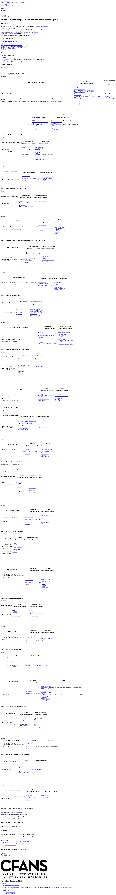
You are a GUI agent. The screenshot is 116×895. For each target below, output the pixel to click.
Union (43, 519)
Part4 (36, 129)
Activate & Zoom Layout (56, 122)
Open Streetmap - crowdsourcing (41, 201)
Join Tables (57, 399)
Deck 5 (78, 104)
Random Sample (45, 696)
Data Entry (21, 202)
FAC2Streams (45, 640)
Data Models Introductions (79, 89)
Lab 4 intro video (58, 282)
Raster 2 (15, 552)
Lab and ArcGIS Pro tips (46, 687)
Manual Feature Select (63, 339)
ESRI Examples (32, 488)
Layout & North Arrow (56, 120)
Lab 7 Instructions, (42, 394)
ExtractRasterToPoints (46, 692)
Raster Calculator (45, 582)
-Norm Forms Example (23, 427)
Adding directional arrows (10, 845)
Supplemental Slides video (16, 812)
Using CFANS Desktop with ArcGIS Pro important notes (13, 47)
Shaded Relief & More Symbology (66, 344)
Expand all (3, 67)
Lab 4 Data (40, 287)
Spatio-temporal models (24, 772)
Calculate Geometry (46, 522)
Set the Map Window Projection (45, 178)
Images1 (26, 254)
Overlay (17, 485)
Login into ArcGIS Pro (5, 49)
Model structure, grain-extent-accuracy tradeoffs (84, 90)
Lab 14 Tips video (45, 795)
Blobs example (32, 492)
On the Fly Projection (43, 175)
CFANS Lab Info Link (44, 26)
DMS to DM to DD (39, 159)
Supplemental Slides (5, 812)
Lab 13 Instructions (29, 743)
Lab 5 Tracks (61, 335)
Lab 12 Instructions (29, 691)
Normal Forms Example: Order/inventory (27, 421)
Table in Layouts (58, 402)
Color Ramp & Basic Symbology (66, 340)
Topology (76, 93)
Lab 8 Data (27, 454)
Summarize (43, 455)
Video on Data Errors (36, 769)
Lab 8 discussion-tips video (46, 449)
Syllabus (5, 57)
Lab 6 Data (40, 337)
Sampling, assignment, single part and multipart (84, 91)
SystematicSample (45, 700)
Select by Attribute (59, 400)
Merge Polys (57, 232)
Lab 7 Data (40, 396)
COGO (32, 253)
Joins (19, 367)
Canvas (4, 60)
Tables (19, 372)
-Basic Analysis (19, 482)
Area (43, 521)
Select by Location (62, 341)
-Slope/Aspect (15, 611)
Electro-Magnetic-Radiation (48, 260)
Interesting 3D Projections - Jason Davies (44, 154)
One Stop (5, 4)
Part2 (36, 126)
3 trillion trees (108, 96)
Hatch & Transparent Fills (59, 288)
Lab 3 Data (40, 230)
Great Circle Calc (39, 156)
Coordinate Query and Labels (44, 177)
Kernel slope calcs (34, 616)
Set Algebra (18, 487)
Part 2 (23, 159)
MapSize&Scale (45, 585)
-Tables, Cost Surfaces (18, 547)
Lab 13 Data (27, 748)
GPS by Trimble (45, 256)
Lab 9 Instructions (29, 517)
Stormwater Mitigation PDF (39, 727)
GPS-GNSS (27, 253)
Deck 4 (78, 103)
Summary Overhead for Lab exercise (33, 451)
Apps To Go (6, 61)
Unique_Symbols (55, 126)
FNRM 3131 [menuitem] (6, 16)
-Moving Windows (17, 545)
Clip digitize (57, 286)
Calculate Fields (62, 338)
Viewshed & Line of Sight (47, 638)
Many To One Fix (45, 456)
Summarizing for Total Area (47, 524)
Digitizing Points (58, 228)
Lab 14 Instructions (29, 795)
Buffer (17, 484)
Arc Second (37, 158)
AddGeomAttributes (46, 691)
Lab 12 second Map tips (46, 688)
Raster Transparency (46, 637)
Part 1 (36, 125)
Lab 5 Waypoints (62, 334)
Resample (44, 581)
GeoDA (27, 664)
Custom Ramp (45, 587)
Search (2, 8)
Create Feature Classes (59, 227)
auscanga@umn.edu (33, 32)
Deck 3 (78, 102)
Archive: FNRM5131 (10, 893)
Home (4, 889)
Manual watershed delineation (36, 613)
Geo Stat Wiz (44, 693)
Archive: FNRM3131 (10, 892)
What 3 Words (108, 97)
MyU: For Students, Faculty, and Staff (11, 5)
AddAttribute (57, 284)
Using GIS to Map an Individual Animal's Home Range (37, 665)
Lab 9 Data (27, 524)
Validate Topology (58, 289)
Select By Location (45, 454)
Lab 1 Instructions (36, 120)
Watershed (44, 642)
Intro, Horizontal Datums (27, 149)
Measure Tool (54, 123)
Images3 (26, 256)
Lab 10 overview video (46, 579)
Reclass (43, 584)
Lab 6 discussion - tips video (64, 332)
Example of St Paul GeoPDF (36, 312)
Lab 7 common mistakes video (61, 396)
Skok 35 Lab (3, 26)
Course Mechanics (78, 87)
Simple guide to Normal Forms (38, 366)
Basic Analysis (19, 492)
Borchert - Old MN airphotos (36, 310)
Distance (43, 586)
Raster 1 (15, 550)
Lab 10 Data (27, 584)
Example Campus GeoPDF (35, 311)
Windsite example (32, 490)
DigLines (57, 229)
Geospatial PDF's (33, 314)
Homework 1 (41, 339)
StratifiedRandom (45, 699)
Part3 (36, 128)
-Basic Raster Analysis (18, 544)
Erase (43, 518)
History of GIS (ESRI (109, 98)
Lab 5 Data (40, 342)
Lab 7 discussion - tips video (61, 394)
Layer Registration (29, 206)
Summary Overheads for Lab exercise (40, 122)
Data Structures (77, 95)
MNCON (37, 152)
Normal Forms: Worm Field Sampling (26, 423)
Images (26, 262)
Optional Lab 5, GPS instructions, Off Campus (48, 343)
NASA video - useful (46, 261)
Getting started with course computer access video (11, 45)
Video (35, 719)
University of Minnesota (13, 887)
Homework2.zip (41, 400)
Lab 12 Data (27, 695)
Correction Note (54, 129)
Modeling (21, 767)
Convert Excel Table (45, 452)
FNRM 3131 (6, 890)
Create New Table (59, 398)
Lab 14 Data (27, 800)
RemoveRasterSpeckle (46, 698)
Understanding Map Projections (42, 147)
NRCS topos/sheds (34, 614)
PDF (35, 720)
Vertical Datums (25, 152)
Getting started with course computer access (18, 46)
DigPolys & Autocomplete (60, 230)
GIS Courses (3, 10)
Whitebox (32, 612)
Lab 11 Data (27, 642)
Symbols (53, 125)
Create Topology (58, 287)
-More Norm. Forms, (22, 428)
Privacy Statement (56, 887)
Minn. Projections (39, 148)
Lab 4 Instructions (42, 282)
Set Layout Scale (42, 179)
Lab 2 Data (24, 180)
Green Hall (4, 853)
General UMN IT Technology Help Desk (9, 33)
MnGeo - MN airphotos (35, 309)
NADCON (37, 149)
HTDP (36, 151)
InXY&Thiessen (45, 694)
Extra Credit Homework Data (22, 843)
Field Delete (61, 343)
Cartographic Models (25, 721)
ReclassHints (44, 697)
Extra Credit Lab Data (5, 842)
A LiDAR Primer (46, 258)
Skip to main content (5, 1)
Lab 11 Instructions (29, 637)
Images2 (30, 254)
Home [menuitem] (4, 15)
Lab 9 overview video (46, 515)
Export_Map (54, 128)
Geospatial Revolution (110, 93)
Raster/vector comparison (79, 92)
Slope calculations (16, 616)
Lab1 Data (34, 123)
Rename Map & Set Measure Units (45, 180)
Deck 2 (78, 101)
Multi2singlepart (45, 526)
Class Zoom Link (7, 59)
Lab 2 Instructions (26, 176)
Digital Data (19, 309)
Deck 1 (78, 99)
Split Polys (57, 233)
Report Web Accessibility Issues (66, 887)
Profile (43, 639)
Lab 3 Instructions (42, 225)
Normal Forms (21, 369)
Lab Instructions (4, 840)
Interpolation (14, 662)
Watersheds (14, 612)
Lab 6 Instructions (42, 332)
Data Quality (21, 775)
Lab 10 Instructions (29, 580)
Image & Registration (28, 202)
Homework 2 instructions (43, 399)
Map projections (25, 154)
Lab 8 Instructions (29, 449)
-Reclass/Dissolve (19, 483)
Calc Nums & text (45, 451)
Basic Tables (61, 336)
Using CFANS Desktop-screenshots (8, 48)
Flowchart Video (45, 797)
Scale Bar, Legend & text (56, 124)
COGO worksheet (38, 253)
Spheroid (37, 153)
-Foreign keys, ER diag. (23, 429)
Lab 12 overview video (46, 686)
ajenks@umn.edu (24, 32)
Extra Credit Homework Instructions (24, 841)
